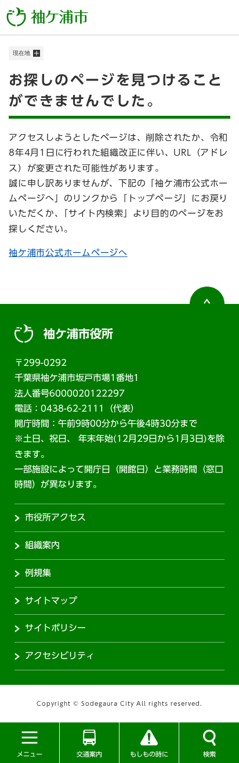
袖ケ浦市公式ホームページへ (68, 252)
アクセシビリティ (60, 655)
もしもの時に (149, 754)
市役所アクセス (55, 517)
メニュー (29, 754)
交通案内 (89, 754)
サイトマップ (51, 600)
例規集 (38, 572)
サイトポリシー (55, 627)
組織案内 (42, 545)
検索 (209, 754)
